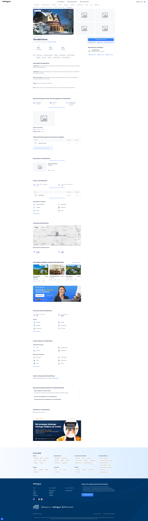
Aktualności (96, 4)
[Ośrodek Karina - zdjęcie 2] (84, 15)
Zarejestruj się (52, 490)
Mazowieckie (64, 458)
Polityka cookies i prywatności (109, 513)
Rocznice (49, 57)
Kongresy (38, 57)
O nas (34, 490)
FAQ (91, 4)
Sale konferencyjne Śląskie (46, 7)
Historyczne (84, 469)
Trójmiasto (41, 469)
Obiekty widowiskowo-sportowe (106, 467)
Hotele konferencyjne (104, 458)
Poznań (35, 460)
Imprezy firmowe (57, 57)
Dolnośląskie (57, 458)
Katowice (36, 462)
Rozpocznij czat (49, 295)
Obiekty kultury (103, 469)
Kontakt (34, 493)
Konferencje (78, 458)
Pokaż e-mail (101, 54)
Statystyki (51, 495)
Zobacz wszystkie (75, 262)
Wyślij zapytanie (40, 295)
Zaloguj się (51, 492)
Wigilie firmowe (79, 462)
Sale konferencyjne (45, 4)
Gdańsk (44, 460)
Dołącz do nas (87, 495)
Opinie (86, 4)
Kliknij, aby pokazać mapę (57, 235)
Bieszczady (36, 471)
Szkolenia (89, 458)
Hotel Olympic (69, 276)
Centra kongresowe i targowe (105, 465)
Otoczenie (72, 4)
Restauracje (54, 4)
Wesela (55, 55)
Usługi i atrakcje (80, 4)
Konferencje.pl (36, 7)
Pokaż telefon (93, 54)
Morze (56, 469)
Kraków (41, 458)
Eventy (83, 458)
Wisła (42, 42)
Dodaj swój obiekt (68, 490)
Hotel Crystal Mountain (36, 277)
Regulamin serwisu (97, 513)
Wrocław (46, 458)
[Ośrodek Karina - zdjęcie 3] (105, 15)
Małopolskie (64, 462)
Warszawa (36, 458)
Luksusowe (78, 471)
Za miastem (57, 471)
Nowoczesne (91, 469)
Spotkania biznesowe (88, 462)
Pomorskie (57, 460)
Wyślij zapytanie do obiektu (100, 39)
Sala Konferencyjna (37, 127)
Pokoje (60, 4)
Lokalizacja (66, 4)
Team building (62, 55)
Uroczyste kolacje (70, 55)
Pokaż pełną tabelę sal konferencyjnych (42, 148)
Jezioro (64, 469)
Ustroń (67, 277)
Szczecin (41, 462)
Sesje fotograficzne (66, 57)
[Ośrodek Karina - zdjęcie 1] (53, 22)
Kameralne (78, 469)
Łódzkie (67, 460)
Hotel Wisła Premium (54, 276)
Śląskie (62, 460)
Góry (60, 469)
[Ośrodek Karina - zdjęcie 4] (84, 28)
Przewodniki (35, 495)
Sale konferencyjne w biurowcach (106, 460)
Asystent (51, 493)
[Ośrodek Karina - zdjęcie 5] (105, 28)
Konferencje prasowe (48, 55)
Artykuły (34, 492)
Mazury (35, 469)
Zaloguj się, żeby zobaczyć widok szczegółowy (57, 107)
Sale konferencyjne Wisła (59, 7)
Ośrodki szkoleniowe (104, 472)
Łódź (40, 460)
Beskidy (46, 469)
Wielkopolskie (57, 462)
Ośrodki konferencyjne (38, 36)
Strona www (110, 54)
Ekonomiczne (39, 55)
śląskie (45, 42)
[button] (72, 2)
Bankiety (44, 57)
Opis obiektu (36, 4)
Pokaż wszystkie (36, 213)
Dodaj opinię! (55, 378)
